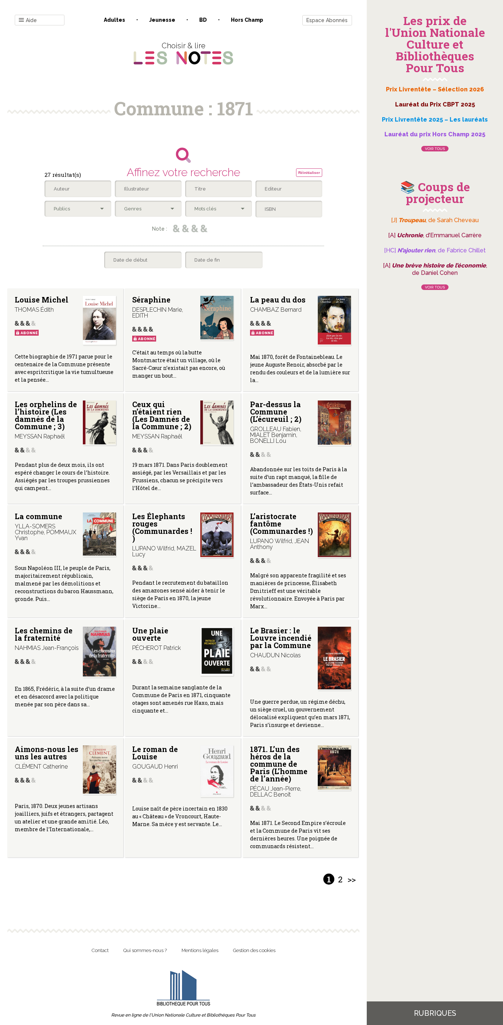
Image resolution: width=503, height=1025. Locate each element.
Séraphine (151, 299)
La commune (38, 516)
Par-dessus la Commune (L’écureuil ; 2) (276, 411)
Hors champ (247, 20)
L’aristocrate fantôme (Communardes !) (281, 523)
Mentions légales (200, 950)
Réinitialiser (309, 173)
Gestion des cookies (254, 950)
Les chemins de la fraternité (44, 634)
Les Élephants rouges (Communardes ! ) (162, 527)
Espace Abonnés (327, 20)
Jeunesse (162, 20)
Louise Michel (41, 299)
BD (203, 20)
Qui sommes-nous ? (145, 950)
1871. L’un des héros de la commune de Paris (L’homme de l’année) (278, 763)
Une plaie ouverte (150, 634)
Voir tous (435, 149)
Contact (100, 950)
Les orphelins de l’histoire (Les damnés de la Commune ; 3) (46, 415)
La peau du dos (278, 299)
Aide (31, 20)
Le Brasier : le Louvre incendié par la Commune (281, 638)
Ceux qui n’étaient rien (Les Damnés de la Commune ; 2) (161, 415)
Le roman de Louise (155, 752)
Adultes (114, 20)
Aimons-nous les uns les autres (46, 752)
